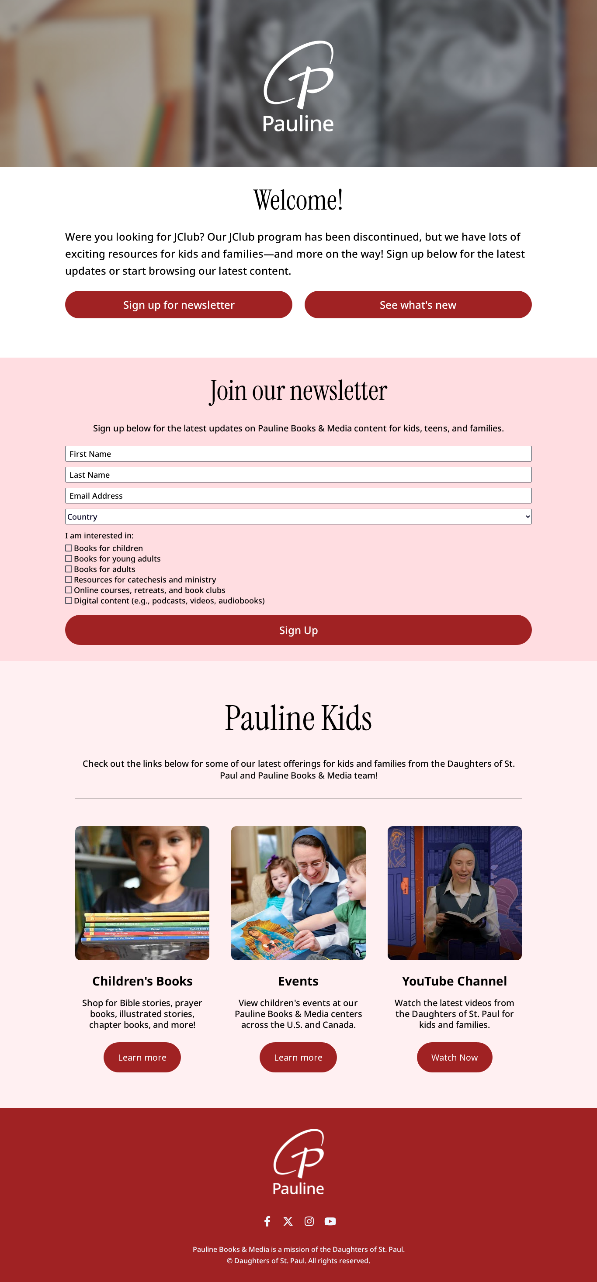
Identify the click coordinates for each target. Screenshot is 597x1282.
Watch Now (454, 1057)
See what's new (418, 304)
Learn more (142, 1057)
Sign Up (298, 630)
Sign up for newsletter (179, 304)
